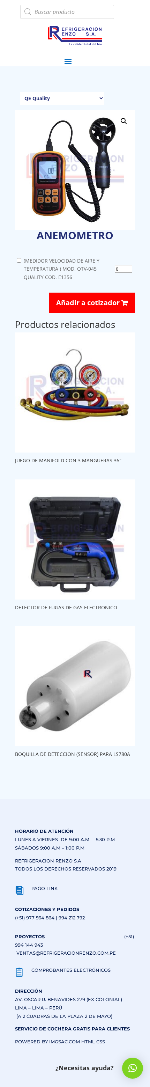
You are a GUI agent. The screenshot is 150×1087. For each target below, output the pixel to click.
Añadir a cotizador (88, 302)
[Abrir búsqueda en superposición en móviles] (67, 12)
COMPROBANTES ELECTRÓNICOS (71, 970)
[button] (124, 121)
